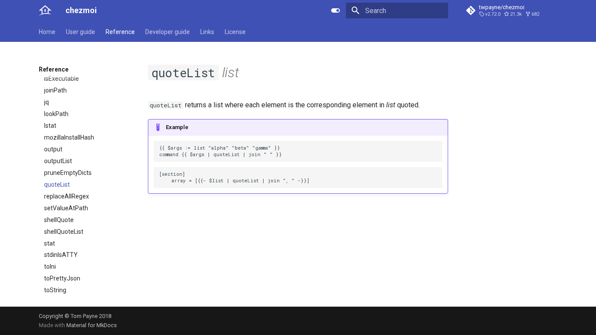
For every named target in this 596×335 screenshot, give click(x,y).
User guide (80, 31)
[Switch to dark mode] (335, 10)
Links (207, 31)
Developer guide (167, 31)
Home (47, 31)
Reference (120, 31)
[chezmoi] (45, 10)
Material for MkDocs (91, 325)
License (235, 31)
